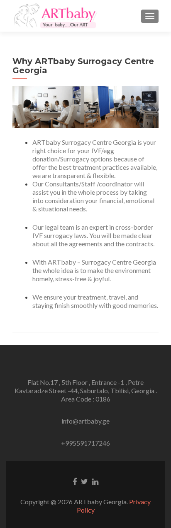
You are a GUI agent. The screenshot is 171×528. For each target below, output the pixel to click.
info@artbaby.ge (85, 421)
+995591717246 (85, 443)
